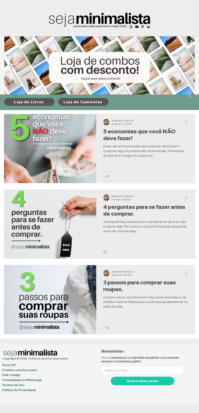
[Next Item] (188, 65)
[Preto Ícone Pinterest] (143, 27)
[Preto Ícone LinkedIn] (148, 27)
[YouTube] (137, 27)
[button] (190, 97)
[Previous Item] (11, 65)
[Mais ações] (187, 122)
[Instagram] (131, 27)
